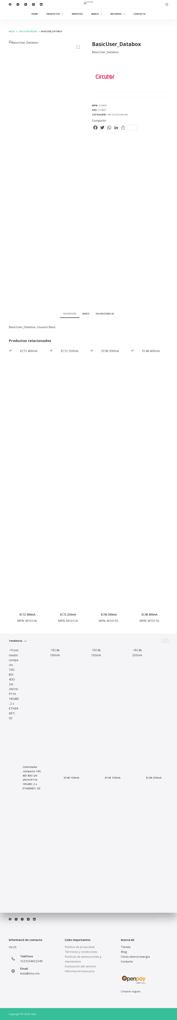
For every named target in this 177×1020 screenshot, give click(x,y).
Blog (124, 952)
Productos (53, 13)
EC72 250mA (68, 614)
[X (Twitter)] (33, 4)
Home (34, 13)
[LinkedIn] (41, 4)
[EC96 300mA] (108, 478)
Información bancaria (80, 971)
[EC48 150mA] (96, 777)
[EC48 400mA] (149, 478)
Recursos (116, 13)
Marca (95, 13)
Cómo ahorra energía (135, 957)
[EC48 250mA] (137, 777)
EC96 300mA (109, 614)
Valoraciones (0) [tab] (105, 313)
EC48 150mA (112, 777)
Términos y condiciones (81, 952)
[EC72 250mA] (68, 478)
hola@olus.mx (30, 973)
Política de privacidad (80, 947)
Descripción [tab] (69, 313)
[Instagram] (18, 4)
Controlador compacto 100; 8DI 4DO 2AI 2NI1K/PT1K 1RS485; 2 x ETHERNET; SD (32, 777)
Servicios (77, 13)
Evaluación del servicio (80, 966)
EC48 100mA (71, 777)
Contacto (139, 13)
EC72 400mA (27, 614)
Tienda (126, 947)
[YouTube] (25, 4)
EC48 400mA (149, 614)
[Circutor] (105, 76)
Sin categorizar (117, 114)
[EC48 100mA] (55, 777)
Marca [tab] (85, 313)
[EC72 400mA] (27, 478)
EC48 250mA (154, 777)
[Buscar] (167, 4)
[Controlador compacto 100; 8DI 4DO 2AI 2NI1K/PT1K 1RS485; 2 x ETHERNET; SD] (14, 777)
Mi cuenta (162, 919)
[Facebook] (10, 4)
